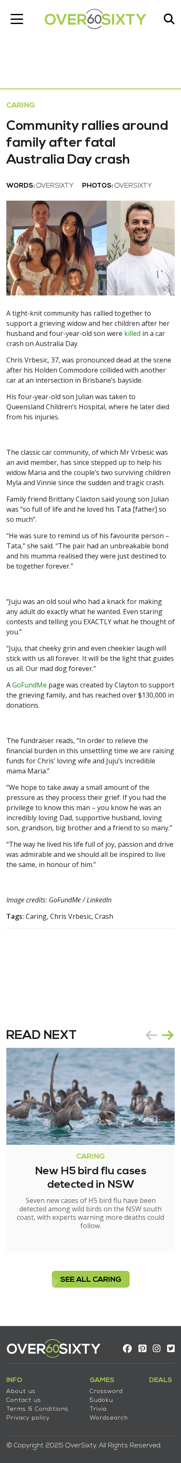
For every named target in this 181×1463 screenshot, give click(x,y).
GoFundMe (29, 685)
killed (132, 333)
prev (151, 1035)
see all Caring (90, 1280)
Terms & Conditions (37, 1409)
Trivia (98, 1409)
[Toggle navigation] (16, 19)
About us (21, 1391)
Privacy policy (28, 1418)
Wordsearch (109, 1418)
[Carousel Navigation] (159, 1035)
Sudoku (101, 1400)
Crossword (106, 1391)
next (168, 1035)
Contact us (23, 1400)
